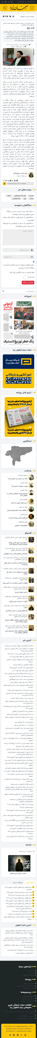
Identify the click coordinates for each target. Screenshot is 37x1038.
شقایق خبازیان (24, 499)
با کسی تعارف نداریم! (21, 592)
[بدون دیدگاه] (10, 16)
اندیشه (9, 196)
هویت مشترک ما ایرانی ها (20, 486)
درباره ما (31, 973)
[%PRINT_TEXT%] (13, 16)
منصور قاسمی (24, 514)
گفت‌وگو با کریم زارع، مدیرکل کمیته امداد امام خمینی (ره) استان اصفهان (16, 549)
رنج (25, 198)
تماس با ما (30, 970)
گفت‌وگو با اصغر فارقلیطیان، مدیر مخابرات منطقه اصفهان (16, 579)
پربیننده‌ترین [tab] (30, 882)
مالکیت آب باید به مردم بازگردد (18, 601)
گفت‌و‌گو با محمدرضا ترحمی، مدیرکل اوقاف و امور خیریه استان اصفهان (15, 588)
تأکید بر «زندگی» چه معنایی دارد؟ (18, 479)
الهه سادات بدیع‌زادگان (20, 173)
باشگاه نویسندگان (28, 996)
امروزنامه (27, 296)
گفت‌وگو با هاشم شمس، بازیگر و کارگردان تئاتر (16, 538)
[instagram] (8, 2)
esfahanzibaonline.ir (22, 1026)
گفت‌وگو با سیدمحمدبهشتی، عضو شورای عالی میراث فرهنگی (16, 597)
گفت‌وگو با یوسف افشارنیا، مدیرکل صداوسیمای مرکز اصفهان (18, 616)
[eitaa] (11, 2)
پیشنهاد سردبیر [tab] (18, 882)
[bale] (14, 1035)
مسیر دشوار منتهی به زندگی (19, 503)
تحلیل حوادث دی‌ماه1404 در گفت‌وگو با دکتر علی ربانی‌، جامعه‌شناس (15, 559)
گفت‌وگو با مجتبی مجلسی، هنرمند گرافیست (15, 569)
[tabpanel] (18, 903)
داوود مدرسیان (23, 507)
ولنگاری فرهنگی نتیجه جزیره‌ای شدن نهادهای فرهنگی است (16, 632)
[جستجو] (3, 291)
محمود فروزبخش (23, 475)
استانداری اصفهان (28, 983)
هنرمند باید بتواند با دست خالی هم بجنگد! (17, 573)
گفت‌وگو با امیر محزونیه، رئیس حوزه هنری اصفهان (16, 606)
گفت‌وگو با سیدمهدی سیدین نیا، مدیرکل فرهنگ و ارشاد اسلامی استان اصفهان (16, 627)
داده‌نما (28, 844)
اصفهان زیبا (24, 68)
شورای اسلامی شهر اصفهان (25, 986)
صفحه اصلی (30, 16)
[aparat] (2, 2)
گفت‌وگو (28, 533)
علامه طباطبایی (16, 198)
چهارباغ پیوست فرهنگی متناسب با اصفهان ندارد (17, 495)
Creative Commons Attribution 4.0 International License (18, 1030)
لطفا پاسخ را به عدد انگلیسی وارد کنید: (21, 272)
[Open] (32, 8)
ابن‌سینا (31, 196)
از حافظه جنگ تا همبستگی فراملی (17, 510)
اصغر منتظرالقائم (23, 522)
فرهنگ (22, 16)
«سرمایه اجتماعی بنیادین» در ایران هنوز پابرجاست (16, 564)
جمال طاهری (24, 490)
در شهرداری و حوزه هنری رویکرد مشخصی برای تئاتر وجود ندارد (18, 544)
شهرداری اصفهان (28, 988)
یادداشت (27, 470)
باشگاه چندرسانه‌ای (28, 998)
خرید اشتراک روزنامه (27, 1001)
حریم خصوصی (14, 265)
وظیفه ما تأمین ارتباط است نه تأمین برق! (15, 583)
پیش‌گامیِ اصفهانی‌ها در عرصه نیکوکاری (16, 554)
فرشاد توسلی (24, 483)
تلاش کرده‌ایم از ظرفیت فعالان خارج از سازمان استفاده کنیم (16, 621)
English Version (28, 975)
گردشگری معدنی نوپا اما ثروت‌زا (18, 518)
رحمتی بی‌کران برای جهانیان (18, 873)
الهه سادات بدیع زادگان (20, 196)
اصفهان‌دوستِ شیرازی (21, 525)
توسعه (31, 198)
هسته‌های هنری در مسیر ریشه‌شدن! (17, 611)
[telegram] (5, 2)
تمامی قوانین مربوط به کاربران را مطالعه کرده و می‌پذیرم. (18, 266)
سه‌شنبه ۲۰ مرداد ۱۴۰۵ (25, 851)
